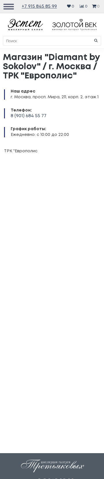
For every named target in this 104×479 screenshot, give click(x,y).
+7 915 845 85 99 (39, 6)
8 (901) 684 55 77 (29, 116)
